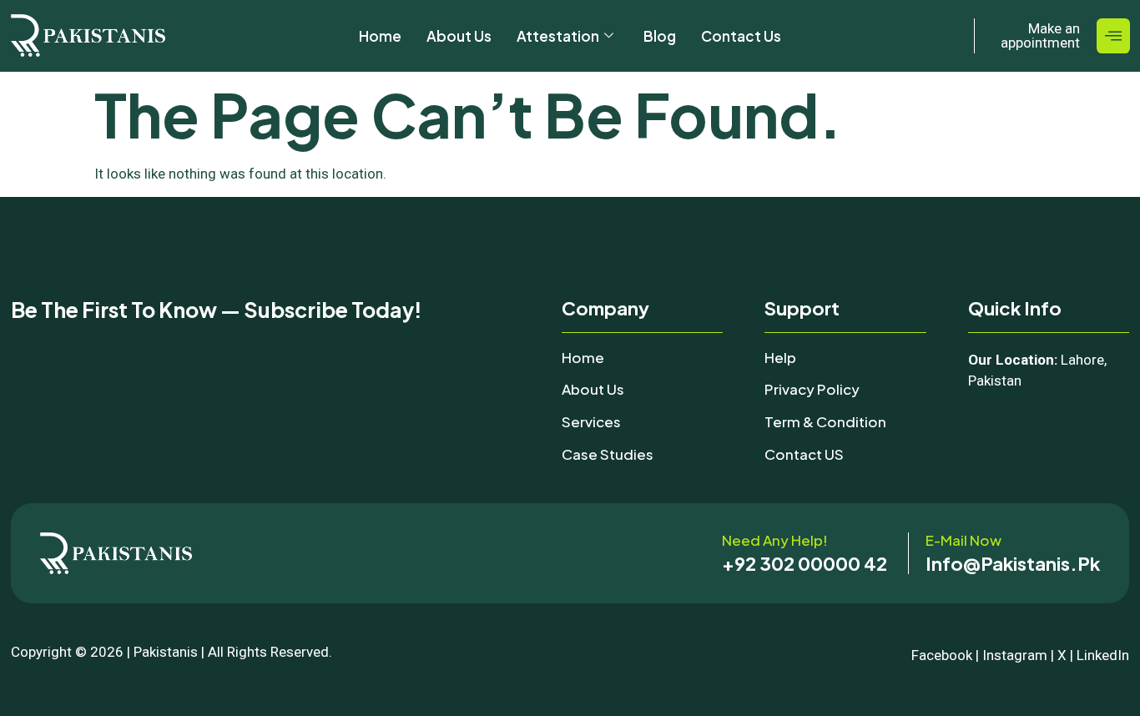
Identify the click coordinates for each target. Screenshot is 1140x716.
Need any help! (775, 540)
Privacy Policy (812, 389)
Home (380, 36)
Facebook (941, 655)
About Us (459, 36)
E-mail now (963, 540)
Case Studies (607, 454)
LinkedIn (1103, 655)
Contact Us (741, 36)
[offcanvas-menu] (1113, 35)
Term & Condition (825, 421)
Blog (659, 36)
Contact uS (804, 454)
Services (591, 421)
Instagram (1014, 655)
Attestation (558, 36)
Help (780, 357)
